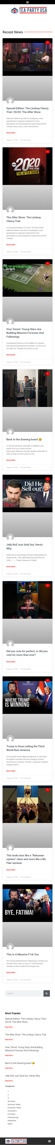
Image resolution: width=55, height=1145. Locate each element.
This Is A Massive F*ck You (22, 954)
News (10, 1123)
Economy (11, 1114)
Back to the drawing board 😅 (24, 439)
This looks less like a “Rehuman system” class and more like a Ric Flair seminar (26, 859)
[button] (27, 2)
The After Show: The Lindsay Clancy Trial (25, 1034)
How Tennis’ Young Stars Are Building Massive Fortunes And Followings (25, 333)
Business (11, 1101)
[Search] (46, 993)
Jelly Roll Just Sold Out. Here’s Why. (22, 1075)
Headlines (12, 1120)
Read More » (11, 133)
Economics (12, 1111)
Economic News (14, 1107)
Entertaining (13, 1117)
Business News (14, 1104)
